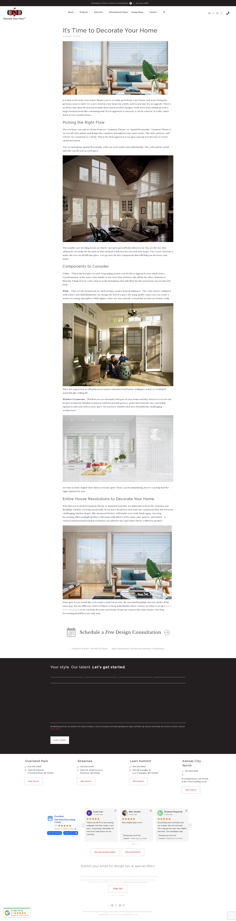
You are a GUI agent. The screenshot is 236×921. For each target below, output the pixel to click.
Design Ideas (137, 12)
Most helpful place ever (132, 822)
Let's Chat (60, 740)
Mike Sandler (135, 812)
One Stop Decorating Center (65, 821)
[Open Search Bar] (164, 12)
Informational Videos (118, 12)
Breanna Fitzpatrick (173, 812)
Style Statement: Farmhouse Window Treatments (138, 648)
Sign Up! (118, 888)
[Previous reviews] (83, 825)
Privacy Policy (146, 912)
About (71, 12)
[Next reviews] (190, 825)
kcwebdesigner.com (129, 914)
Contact (153, 12)
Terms (121, 895)
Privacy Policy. (55, 729)
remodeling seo (105, 914)
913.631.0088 (142, 3)
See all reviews (54, 833)
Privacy (115, 895)
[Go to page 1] (134, 844)
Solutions (98, 12)
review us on (69, 833)
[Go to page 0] (132, 844)
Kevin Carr (98, 812)
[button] (76, 12)
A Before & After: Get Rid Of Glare (90, 648)
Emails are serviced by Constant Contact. (135, 882)
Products (84, 12)
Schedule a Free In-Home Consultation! (110, 3)
